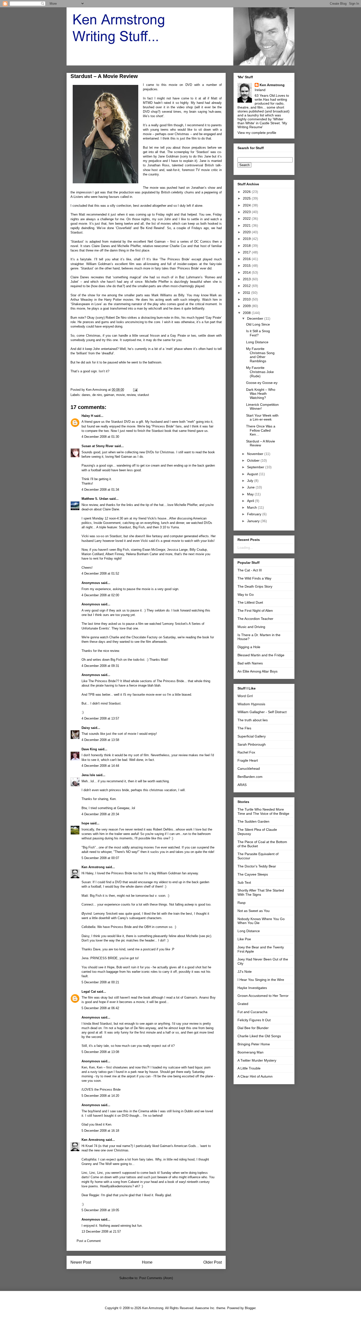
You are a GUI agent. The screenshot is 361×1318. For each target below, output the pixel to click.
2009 (247, 306)
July (250, 481)
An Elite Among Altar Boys (257, 671)
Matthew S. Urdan (95, 499)
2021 (247, 225)
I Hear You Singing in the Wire (260, 980)
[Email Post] (135, 390)
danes (86, 395)
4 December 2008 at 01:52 (100, 573)
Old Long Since (258, 324)
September (256, 467)
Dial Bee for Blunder (253, 1028)
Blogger (250, 1308)
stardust (143, 395)
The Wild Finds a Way (254, 578)
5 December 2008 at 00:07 (100, 858)
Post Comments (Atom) (156, 1278)
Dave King (89, 749)
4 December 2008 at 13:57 (100, 718)
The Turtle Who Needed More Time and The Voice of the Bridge (263, 811)
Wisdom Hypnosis (251, 704)
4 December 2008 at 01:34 (100, 489)
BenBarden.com (250, 777)
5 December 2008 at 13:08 (100, 1052)
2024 (247, 205)
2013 (247, 279)
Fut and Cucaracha (252, 1012)
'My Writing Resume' (262, 125)
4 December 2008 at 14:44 (100, 766)
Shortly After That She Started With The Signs (260, 892)
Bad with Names (250, 663)
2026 (247, 192)
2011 (247, 293)
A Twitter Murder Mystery (256, 1060)
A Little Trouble (249, 1068)
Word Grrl (245, 696)
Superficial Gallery (251, 736)
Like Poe (244, 939)
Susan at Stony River (97, 446)
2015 (247, 265)
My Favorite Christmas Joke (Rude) (260, 372)
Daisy (86, 728)
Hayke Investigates (252, 988)
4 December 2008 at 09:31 (100, 666)
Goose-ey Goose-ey (262, 383)
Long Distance (257, 342)
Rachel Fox (246, 752)
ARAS (242, 785)
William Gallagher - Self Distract (262, 712)
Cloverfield (123, 228)
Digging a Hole (248, 647)
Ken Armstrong (93, 867)
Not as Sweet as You (253, 911)
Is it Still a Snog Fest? (258, 333)
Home (147, 1262)
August (253, 474)
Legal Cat (89, 991)
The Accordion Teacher (255, 619)
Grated (242, 1004)
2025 (247, 198)
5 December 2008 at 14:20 (100, 1096)
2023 (247, 212)
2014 (247, 272)
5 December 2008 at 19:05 (100, 1210)
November (255, 454)
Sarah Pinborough (251, 744)
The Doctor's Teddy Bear (256, 866)
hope (85, 823)
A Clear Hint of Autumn (255, 1076)
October (254, 460)
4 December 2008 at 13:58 (100, 740)
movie (120, 395)
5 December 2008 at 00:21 (100, 982)
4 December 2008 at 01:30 (100, 437)
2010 (247, 299)
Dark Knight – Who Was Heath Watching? (260, 394)
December (255, 318)
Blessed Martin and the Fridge (260, 655)
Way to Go (245, 594)
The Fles (244, 728)
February (254, 514)
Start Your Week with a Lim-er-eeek (262, 417)
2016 (247, 259)
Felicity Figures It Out (254, 1020)
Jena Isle (88, 775)
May (251, 494)
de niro (97, 395)
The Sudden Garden (253, 821)
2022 (247, 218)
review (131, 395)
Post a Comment (89, 1241)
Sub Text (244, 882)
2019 (247, 239)
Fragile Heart (247, 760)
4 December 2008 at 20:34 (100, 814)
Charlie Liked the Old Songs (259, 1036)
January (254, 521)
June (251, 487)
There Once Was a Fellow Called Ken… (260, 430)
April (251, 501)
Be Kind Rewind (152, 228)
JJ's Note (244, 971)
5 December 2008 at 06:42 (100, 1008)
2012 (247, 286)
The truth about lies (252, 720)
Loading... (245, 547)
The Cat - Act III (249, 570)
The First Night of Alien (255, 610)
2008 (247, 313)
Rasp (241, 903)
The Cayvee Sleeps (252, 874)
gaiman (109, 395)
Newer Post (80, 1262)
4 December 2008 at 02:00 (100, 595)
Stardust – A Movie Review (260, 443)
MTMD (148, 103)
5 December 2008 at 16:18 (100, 1130)
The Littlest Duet (250, 602)
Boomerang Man (250, 1052)
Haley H (87, 416)
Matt (214, 98)
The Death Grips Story (254, 586)
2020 (247, 232)
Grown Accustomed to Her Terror (263, 996)
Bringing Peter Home (253, 1044)
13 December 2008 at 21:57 (101, 1231)
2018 (247, 246)
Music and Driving (251, 627)
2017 (247, 252)
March (252, 507)
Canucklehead (248, 768)
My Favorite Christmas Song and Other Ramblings (260, 355)
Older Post (212, 1262)
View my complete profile (256, 133)
